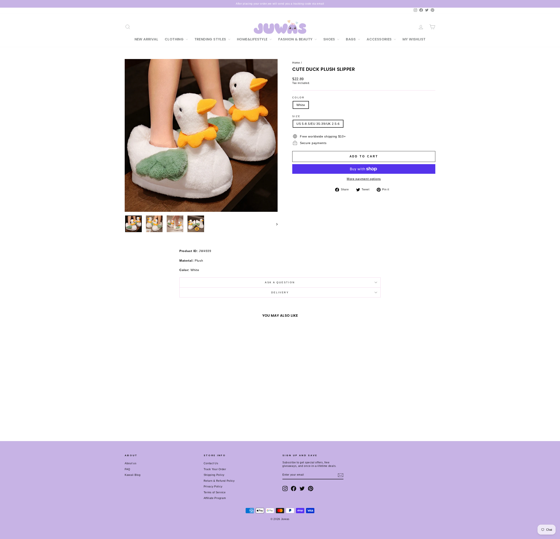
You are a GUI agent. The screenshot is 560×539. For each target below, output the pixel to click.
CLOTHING (175, 39)
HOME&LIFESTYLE (252, 39)
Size (296, 116)
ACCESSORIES (380, 39)
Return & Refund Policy (219, 480)
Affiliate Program (215, 498)
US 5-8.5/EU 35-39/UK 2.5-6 (318, 123)
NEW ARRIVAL (146, 39)
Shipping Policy (214, 474)
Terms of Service (215, 492)
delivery (280, 292)
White (300, 105)
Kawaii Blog (133, 474)
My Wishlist (413, 39)
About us (130, 463)
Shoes (329, 39)
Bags (351, 39)
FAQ (127, 469)
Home (296, 62)
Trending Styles (210, 39)
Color (298, 97)
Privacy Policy (213, 486)
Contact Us (211, 463)
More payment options (364, 179)
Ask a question (280, 282)
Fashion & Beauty (295, 39)
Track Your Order (215, 469)
